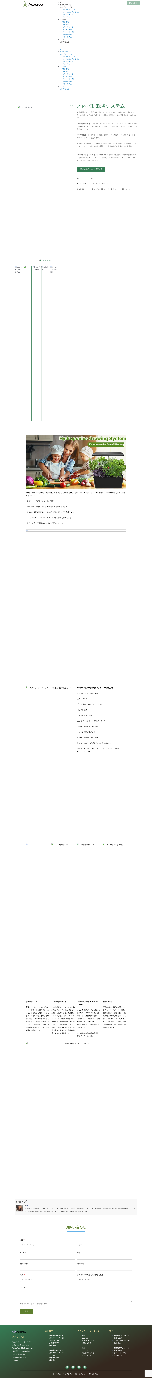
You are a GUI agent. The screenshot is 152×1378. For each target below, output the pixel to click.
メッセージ (25, 1287)
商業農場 (65, 22)
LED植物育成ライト (56, 1335)
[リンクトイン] (79, 1367)
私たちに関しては (88, 1340)
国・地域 (80, 1264)
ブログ (62, 39)
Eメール (23, 1253)
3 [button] (45, 260)
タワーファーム (67, 27)
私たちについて (65, 5)
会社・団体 (24, 1264)
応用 (22, 1275)
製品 (83, 1335)
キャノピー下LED (68, 10)
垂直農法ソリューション (122, 1335)
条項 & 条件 (118, 1338)
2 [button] (43, 260)
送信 (26, 1311)
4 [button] (47, 260)
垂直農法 (52, 1345)
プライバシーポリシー (122, 1340)
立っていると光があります (71, 12)
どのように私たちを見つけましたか (90, 1275)
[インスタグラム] (85, 1367)
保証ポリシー (118, 1343)
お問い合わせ (64, 42)
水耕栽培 (63, 20)
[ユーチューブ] (73, 1367)
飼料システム (67, 37)
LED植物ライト (67, 15)
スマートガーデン (68, 32)
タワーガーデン (67, 29)
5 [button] (49, 260)
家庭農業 (65, 24)
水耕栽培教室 (67, 34)
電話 (78, 1253)
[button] (76, 47)
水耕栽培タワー (54, 1343)
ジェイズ (21, 1201)
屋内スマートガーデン (100, 184)
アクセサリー (67, 17)
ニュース (85, 1338)
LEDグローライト (66, 7)
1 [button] (40, 260)
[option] (45, 133)
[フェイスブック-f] (67, 1367)
